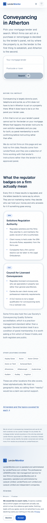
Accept (21, 518)
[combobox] (23, 59)
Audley (17, 374)
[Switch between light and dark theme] (36, 4)
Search (23, 75)
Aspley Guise (10, 359)
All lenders (7, 491)
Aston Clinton (33, 359)
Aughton (27, 374)
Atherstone (9, 369)
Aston (21, 359)
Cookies (14, 497)
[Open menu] (41, 4)
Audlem (8, 374)
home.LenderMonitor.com (23, 476)
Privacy (6, 497)
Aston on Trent (10, 364)
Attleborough (22, 369)
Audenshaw (36, 369)
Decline (8, 518)
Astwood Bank (26, 364)
